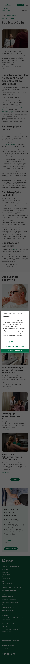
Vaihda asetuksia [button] (16, 342)
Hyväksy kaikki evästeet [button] (15, 350)
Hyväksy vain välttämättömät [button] (15, 346)
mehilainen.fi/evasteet (15, 335)
